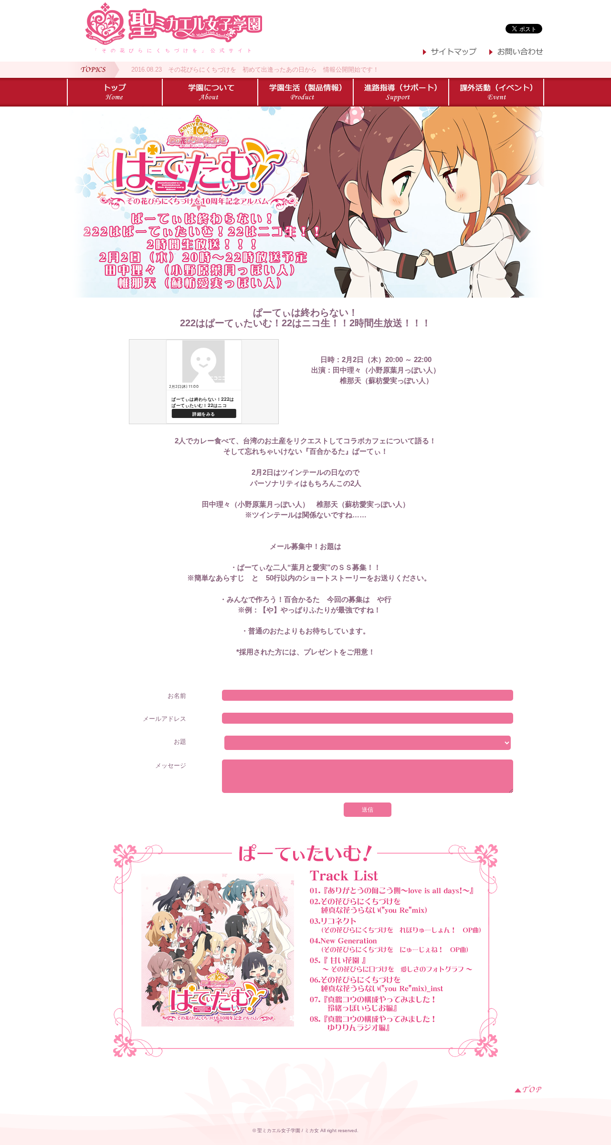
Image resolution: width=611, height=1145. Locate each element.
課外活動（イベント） (496, 92)
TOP (114, 92)
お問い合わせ (516, 52)
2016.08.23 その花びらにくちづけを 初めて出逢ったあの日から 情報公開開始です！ (255, 69)
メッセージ (170, 765)
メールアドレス (164, 718)
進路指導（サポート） (401, 92)
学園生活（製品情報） (305, 92)
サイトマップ (450, 52)
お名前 (177, 695)
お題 (180, 741)
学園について (210, 92)
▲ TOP (528, 1088)
